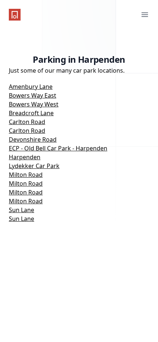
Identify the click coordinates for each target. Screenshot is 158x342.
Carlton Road (27, 122)
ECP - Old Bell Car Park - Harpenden (58, 148)
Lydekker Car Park (34, 166)
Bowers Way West (33, 104)
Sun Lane (21, 210)
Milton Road (26, 175)
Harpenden (24, 157)
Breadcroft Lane (31, 113)
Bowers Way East (32, 95)
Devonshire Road (33, 139)
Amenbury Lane (31, 87)
